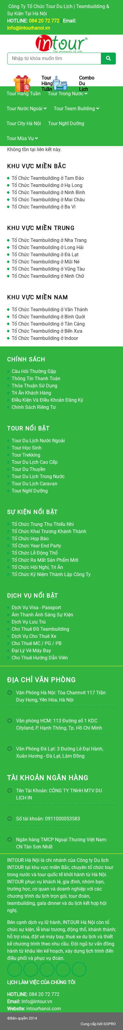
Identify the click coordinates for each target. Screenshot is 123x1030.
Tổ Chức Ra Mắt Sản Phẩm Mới (45, 560)
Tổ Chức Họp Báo (30, 538)
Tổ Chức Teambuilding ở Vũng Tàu (48, 269)
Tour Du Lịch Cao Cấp (35, 462)
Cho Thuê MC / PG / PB (36, 643)
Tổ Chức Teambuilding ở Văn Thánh (50, 309)
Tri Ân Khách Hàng (31, 393)
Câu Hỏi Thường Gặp (34, 371)
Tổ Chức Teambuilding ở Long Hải (48, 247)
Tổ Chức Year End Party (36, 546)
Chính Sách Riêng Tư (34, 407)
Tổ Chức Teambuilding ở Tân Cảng (48, 324)
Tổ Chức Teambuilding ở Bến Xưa (47, 331)
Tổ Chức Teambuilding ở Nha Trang (49, 240)
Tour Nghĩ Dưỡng (66, 123)
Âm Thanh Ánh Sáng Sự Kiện (42, 615)
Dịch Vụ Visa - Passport (36, 607)
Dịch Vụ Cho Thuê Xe (34, 636)
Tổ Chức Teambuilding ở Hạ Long (47, 185)
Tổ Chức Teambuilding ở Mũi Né (45, 262)
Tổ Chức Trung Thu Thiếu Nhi (43, 524)
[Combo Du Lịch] (61, 83)
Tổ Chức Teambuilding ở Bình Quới (48, 317)
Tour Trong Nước (66, 93)
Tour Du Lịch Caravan (34, 483)
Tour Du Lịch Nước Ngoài (38, 440)
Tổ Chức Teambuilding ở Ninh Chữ (48, 276)
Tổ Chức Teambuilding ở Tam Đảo (48, 178)
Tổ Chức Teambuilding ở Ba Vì (44, 207)
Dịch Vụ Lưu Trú (29, 622)
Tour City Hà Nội (24, 123)
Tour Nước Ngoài (25, 108)
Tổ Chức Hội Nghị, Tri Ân (37, 567)
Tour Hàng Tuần (24, 93)
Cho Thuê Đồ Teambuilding (40, 629)
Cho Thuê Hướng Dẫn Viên (40, 658)
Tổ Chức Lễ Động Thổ (35, 553)
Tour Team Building (75, 108)
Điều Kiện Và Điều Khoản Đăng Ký (47, 400)
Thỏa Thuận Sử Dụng (34, 386)
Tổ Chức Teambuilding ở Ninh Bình (48, 192)
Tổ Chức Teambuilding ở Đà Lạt (45, 254)
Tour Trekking (26, 455)
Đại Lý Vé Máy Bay (31, 650)
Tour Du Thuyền (28, 469)
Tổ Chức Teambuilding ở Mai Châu (48, 199)
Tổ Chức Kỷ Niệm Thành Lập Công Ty (51, 574)
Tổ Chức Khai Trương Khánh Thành (49, 531)
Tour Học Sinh (26, 448)
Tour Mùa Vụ (21, 138)
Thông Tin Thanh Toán (36, 378)
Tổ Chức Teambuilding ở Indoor (45, 338)
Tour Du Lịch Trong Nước (38, 476)
